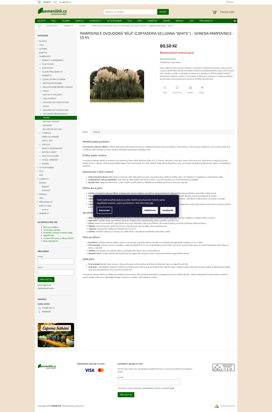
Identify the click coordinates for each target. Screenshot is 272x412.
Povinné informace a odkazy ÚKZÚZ (58, 238)
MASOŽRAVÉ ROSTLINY (52, 129)
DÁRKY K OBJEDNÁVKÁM (52, 148)
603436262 (46, 311)
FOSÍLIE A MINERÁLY (50, 159)
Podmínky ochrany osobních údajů (57, 232)
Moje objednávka (50, 241)
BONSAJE (43, 52)
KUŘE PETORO (45, 205)
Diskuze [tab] (96, 132)
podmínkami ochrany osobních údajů (158, 388)
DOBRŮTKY (44, 179)
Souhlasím (167, 210)
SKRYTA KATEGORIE (50, 156)
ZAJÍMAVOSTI (45, 56)
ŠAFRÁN (45, 163)
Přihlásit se (46, 279)
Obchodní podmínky (52, 230)
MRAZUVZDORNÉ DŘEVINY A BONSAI (57, 87)
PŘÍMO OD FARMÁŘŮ (50, 136)
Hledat (162, 12)
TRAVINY (46, 117)
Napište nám (48, 235)
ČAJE (41, 171)
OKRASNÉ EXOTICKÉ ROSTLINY (56, 110)
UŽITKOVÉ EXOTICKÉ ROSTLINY (56, 102)
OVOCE (46, 91)
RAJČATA (43, 41)
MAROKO (43, 194)
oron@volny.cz (48, 307)
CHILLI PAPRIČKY (49, 98)
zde (151, 203)
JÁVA (41, 198)
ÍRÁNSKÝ (45, 186)
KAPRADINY (47, 125)
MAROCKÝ (46, 190)
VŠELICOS (46, 144)
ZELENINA (43, 48)
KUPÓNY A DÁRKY (49, 152)
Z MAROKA (46, 133)
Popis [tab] (85, 132)
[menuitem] (41, 21)
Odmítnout (150, 210)
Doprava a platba (50, 227)
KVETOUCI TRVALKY (51, 121)
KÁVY (41, 175)
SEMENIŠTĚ (47, 75)
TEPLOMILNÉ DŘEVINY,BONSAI (55, 113)
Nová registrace (44, 285)
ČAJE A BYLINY (48, 64)
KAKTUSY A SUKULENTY (53, 94)
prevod (45, 209)
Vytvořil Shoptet (227, 406)
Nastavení (104, 210)
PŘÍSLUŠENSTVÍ (45, 202)
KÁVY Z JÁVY (47, 140)
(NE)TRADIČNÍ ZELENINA (52, 83)
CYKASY (46, 106)
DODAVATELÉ (47, 68)
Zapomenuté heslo (46, 288)
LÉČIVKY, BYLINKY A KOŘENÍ (54, 79)
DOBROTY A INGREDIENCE (52, 60)
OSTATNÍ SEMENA (46, 167)
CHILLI (41, 45)
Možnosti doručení (168, 59)
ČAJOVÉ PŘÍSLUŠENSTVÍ (52, 71)
